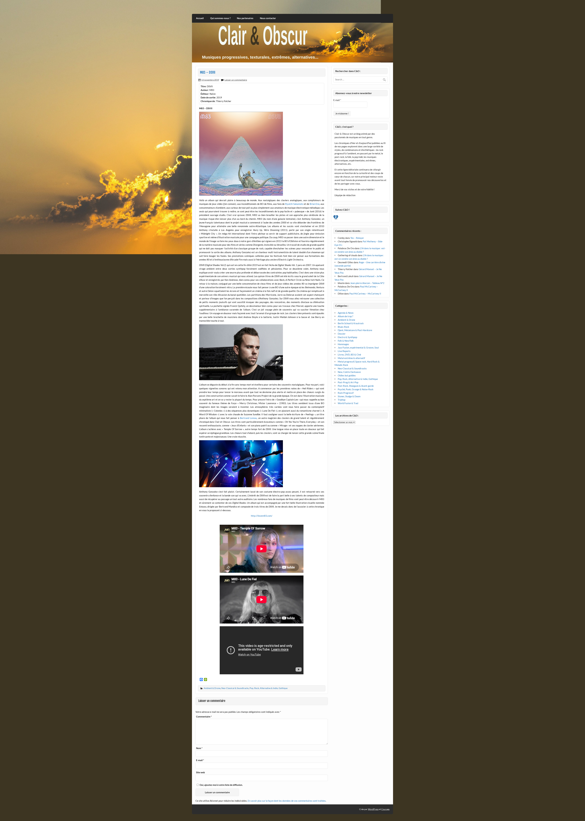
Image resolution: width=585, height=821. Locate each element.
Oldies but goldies (347, 375)
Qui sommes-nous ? (220, 18)
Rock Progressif (346, 392)
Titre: (203, 86)
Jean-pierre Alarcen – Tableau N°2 (367, 283)
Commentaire (204, 716)
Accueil (200, 18)
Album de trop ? (345, 316)
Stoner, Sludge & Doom (349, 396)
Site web (200, 772)
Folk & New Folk (346, 340)
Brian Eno (315, 204)
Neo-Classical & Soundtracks (235, 688)
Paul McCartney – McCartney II (365, 293)
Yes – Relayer (357, 238)
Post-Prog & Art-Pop (348, 382)
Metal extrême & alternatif (351, 358)
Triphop (341, 399)
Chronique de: (208, 101)
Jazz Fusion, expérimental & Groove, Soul (358, 347)
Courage (385, 809)
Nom (199, 748)
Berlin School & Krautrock (351, 323)
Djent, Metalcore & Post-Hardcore (355, 330)
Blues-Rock (343, 326)
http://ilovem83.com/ (261, 515)
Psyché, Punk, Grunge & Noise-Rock (355, 389)
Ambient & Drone (212, 688)
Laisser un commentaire (235, 80)
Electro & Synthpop (347, 337)
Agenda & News (346, 312)
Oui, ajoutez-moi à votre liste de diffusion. (221, 784)
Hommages (343, 344)
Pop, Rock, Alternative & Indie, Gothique (268, 688)
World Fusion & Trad (348, 403)
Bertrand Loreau (248, 418)
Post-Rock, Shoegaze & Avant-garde (356, 385)
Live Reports (344, 351)
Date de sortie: (208, 97)
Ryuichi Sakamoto (294, 204)
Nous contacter (268, 18)
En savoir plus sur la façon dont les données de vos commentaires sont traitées (287, 800)
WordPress (373, 809)
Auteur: (205, 90)
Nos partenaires (245, 18)
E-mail (200, 760)
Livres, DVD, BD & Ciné (349, 354)
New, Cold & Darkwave (349, 372)
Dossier (342, 333)
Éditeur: (205, 93)
